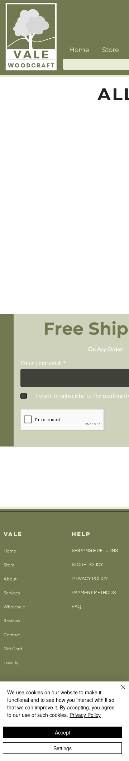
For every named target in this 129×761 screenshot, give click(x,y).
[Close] (119, 691)
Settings (62, 748)
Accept (62, 732)
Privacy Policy (85, 714)
